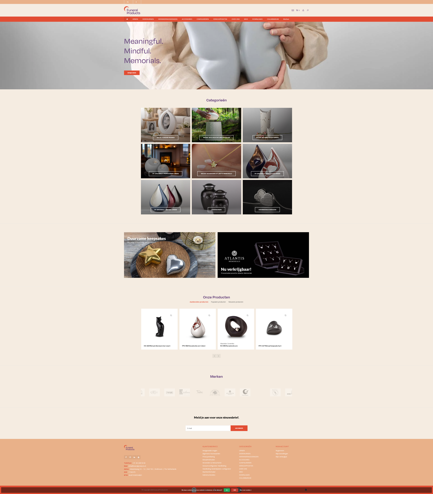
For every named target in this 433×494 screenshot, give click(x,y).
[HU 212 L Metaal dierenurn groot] (273, 326)
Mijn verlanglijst (281, 457)
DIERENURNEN (148, 19)
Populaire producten (218, 302)
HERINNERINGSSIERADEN (167, 19)
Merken (286, 19)
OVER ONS (236, 19)
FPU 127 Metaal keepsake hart (231, 346)
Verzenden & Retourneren (212, 463)
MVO (246, 19)
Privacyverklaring (209, 457)
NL (128, 2)
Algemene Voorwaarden (211, 454)
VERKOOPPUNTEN (220, 19)
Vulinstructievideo (209, 475)
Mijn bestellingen (282, 454)
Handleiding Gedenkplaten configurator (217, 469)
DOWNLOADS (257, 19)
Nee (235, 490)
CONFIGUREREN (203, 19)
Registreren (280, 451)
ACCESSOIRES (187, 19)
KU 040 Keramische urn (190, 346)
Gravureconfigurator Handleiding (214, 466)
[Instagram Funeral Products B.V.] (130, 457)
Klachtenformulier (209, 472)
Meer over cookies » (245, 490)
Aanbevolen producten (199, 302)
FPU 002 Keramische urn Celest (155, 346)
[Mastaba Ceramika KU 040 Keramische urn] (197, 326)
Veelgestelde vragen (210, 451)
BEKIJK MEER (132, 71)
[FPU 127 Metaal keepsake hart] (235, 326)
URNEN (135, 19)
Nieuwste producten (235, 302)
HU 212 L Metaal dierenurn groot (270, 346)
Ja (227, 490)
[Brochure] (292, 10)
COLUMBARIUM (273, 19)
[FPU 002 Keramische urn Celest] (159, 326)
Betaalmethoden (209, 460)
